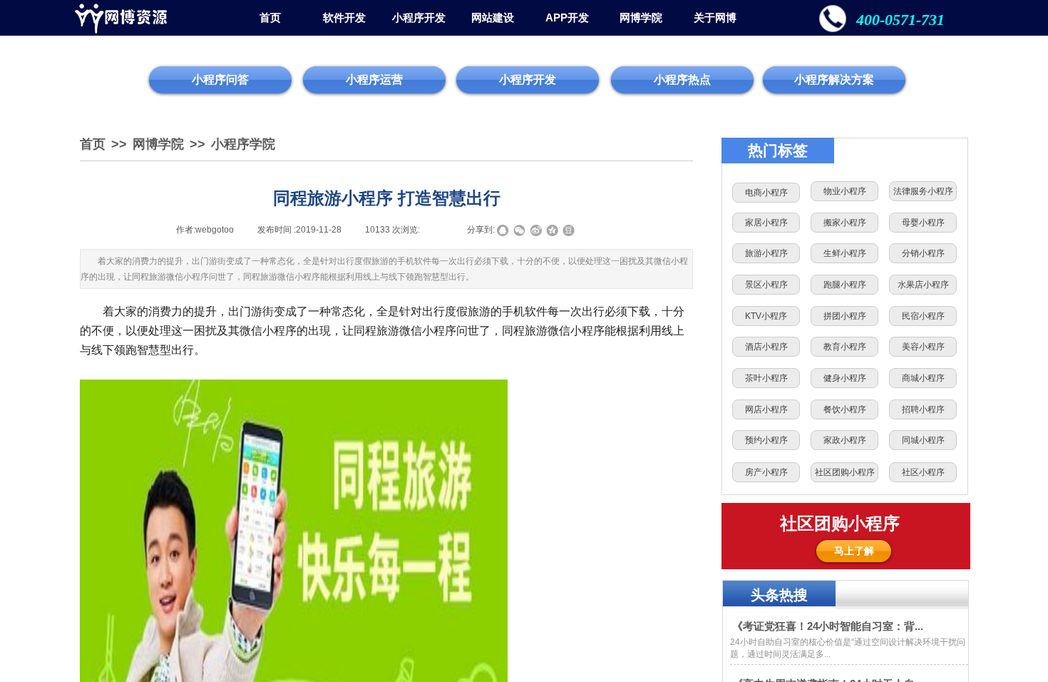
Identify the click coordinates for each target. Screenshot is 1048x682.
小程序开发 (419, 17)
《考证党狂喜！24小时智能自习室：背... (827, 626)
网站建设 (492, 17)
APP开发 (567, 17)
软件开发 (344, 17)
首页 (270, 17)
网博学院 (641, 17)
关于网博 (715, 17)
